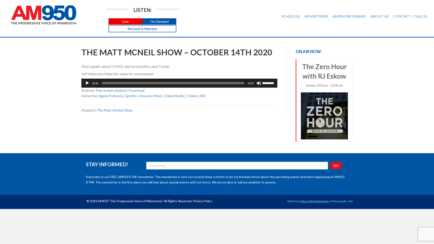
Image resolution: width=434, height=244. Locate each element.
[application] (179, 83)
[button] (125, 21)
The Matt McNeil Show (114, 110)
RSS (203, 96)
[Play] (87, 83)
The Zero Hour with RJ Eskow (324, 74)
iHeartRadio (174, 96)
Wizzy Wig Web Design (315, 201)
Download (136, 90)
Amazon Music (151, 96)
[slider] (268, 83)
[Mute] (259, 83)
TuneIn (192, 96)
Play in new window (111, 90)
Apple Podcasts (111, 96)
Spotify (131, 96)
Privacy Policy (202, 201)
